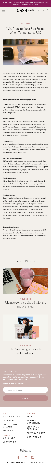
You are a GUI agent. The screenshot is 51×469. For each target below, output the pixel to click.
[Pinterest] (32, 457)
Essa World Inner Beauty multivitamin (15, 135)
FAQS (30, 416)
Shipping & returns (33, 428)
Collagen (8, 420)
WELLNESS (25, 299)
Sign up (25, 398)
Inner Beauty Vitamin (11, 425)
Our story (9, 438)
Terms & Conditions (33, 421)
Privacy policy (36, 433)
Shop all (8, 430)
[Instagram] (25, 457)
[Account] (43, 10)
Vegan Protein (11, 416)
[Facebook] (18, 457)
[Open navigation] (3, 10)
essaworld (9, 442)
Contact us (34, 437)
